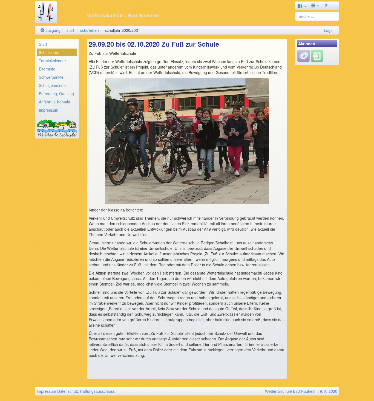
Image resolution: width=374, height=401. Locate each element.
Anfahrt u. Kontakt (54, 102)
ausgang (52, 30)
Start (43, 44)
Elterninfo (47, 69)
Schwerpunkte (51, 77)
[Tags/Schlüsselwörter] (303, 56)
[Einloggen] (317, 55)
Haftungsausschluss (97, 391)
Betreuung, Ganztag (56, 93)
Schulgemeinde (52, 85)
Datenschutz (68, 391)
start (70, 30)
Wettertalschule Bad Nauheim (291, 391)
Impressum (48, 110)
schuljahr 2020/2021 (122, 30)
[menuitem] (57, 44)
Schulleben (48, 52)
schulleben (89, 30)
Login (328, 30)
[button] (302, 6)
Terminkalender (52, 60)
